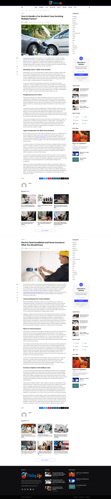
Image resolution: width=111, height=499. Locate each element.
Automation (74, 16)
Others (73, 40)
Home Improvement (76, 33)
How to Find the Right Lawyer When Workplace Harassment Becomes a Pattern (60, 223)
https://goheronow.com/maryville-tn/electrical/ (33, 292)
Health (59, 7)
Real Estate (74, 272)
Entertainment (75, 23)
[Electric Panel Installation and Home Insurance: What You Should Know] (45, 266)
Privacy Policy (83, 78)
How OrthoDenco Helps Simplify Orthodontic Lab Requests (83, 101)
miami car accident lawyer (41, 136)
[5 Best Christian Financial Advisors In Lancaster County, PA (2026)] (28, 428)
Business (41, 7)
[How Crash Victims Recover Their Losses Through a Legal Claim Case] (45, 216)
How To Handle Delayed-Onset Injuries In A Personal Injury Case (28, 206)
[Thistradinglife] (55, 3)
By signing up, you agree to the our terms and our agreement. (81, 78)
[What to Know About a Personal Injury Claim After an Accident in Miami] (61, 199)
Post (75, 7)
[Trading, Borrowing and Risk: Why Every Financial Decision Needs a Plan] (45, 445)
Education (52, 7)
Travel (73, 53)
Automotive (74, 18)
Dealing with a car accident (28, 58)
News (73, 38)
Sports (73, 49)
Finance (73, 27)
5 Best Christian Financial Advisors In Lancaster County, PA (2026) (28, 436)
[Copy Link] (17, 74)
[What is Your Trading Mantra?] (81, 136)
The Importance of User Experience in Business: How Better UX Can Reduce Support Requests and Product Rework (84, 95)
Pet (73, 42)
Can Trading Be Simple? (83, 159)
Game (73, 29)
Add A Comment (45, 230)
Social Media (74, 47)
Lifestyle (74, 36)
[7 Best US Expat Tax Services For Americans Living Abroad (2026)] (61, 445)
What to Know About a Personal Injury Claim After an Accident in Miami (61, 206)
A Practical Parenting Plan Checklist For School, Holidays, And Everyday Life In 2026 (84, 89)
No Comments (40, 22)
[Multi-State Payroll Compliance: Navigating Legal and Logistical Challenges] (61, 428)
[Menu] (22, 7)
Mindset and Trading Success (84, 153)
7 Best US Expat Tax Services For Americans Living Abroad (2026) (61, 452)
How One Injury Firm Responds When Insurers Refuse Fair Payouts (27, 223)
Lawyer (70, 7)
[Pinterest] (17, 69)
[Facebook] (17, 61)
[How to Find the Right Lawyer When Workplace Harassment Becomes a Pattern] (61, 216)
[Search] (89, 7)
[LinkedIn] (17, 66)
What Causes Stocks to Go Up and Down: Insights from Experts (28, 452)
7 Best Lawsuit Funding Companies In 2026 (45, 206)
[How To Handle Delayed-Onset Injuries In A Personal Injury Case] (28, 199)
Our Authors (87, 497)
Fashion (64, 7)
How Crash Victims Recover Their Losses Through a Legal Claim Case (45, 223)
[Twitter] (17, 64)
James (26, 22)
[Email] (17, 72)
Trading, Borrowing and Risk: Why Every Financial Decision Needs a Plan (45, 453)
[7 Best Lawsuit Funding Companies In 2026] (45, 199)
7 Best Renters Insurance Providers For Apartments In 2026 (45, 435)
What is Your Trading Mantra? (79, 143)
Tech (46, 7)
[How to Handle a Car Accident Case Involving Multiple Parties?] (45, 40)
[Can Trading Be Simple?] (75, 159)
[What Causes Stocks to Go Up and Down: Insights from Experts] (28, 445)
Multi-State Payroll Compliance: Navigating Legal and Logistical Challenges (60, 436)
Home (36, 7)
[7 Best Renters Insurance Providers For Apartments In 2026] (45, 428)
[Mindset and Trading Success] (75, 154)
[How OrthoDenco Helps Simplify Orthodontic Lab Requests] (75, 102)
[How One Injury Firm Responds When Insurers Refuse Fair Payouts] (28, 216)
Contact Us (76, 497)
